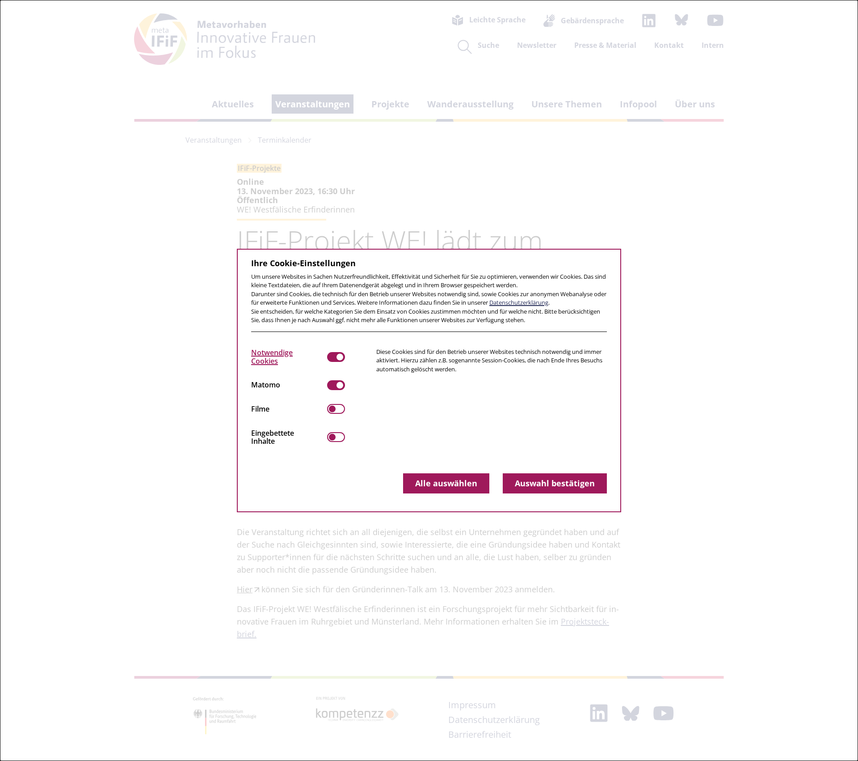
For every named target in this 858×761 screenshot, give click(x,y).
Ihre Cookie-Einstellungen (303, 263)
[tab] (289, 357)
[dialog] (429, 380)
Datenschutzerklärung (518, 302)
